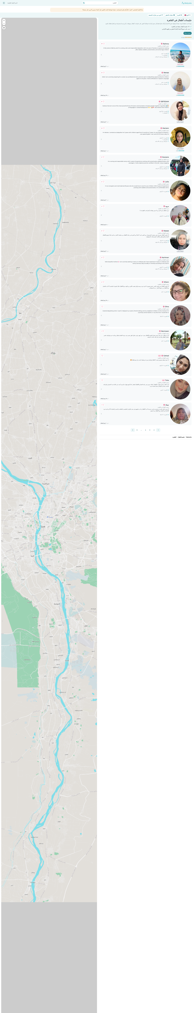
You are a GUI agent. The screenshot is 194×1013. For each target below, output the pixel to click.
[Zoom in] (3, 20)
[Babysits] (187, 3)
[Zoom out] (3, 23)
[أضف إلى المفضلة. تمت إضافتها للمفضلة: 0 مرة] (102, 306)
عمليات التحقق (169, 15)
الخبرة (179, 15)
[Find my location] (3, 27)
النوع (187, 15)
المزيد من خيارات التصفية (155, 15)
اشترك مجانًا (187, 33)
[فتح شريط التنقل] (3, 3)
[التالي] (133, 430)
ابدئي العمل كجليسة (12, 3)
